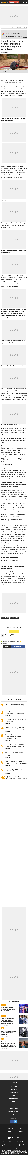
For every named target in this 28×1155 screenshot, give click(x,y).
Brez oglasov (14, 2)
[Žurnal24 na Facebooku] (12, 1121)
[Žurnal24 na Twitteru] (16, 1121)
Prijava (7, 647)
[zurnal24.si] (4, 2)
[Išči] (20, 2)
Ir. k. (6, 52)
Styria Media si (21, 1141)
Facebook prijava (18, 647)
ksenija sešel (14, 617)
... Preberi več (24, 1153)
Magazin (8, 708)
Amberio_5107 (9, 635)
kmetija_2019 (5, 617)
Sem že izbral (23, 37)
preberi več (14, 631)
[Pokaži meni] (26, 2)
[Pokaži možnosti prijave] (23, 2)
